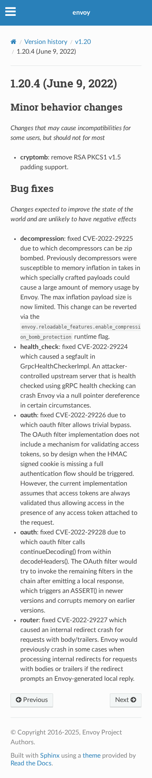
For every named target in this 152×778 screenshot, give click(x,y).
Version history (45, 42)
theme (92, 755)
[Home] (14, 41)
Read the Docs (31, 763)
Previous (34, 700)
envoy (81, 12)
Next (123, 700)
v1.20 (83, 42)
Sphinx (50, 755)
